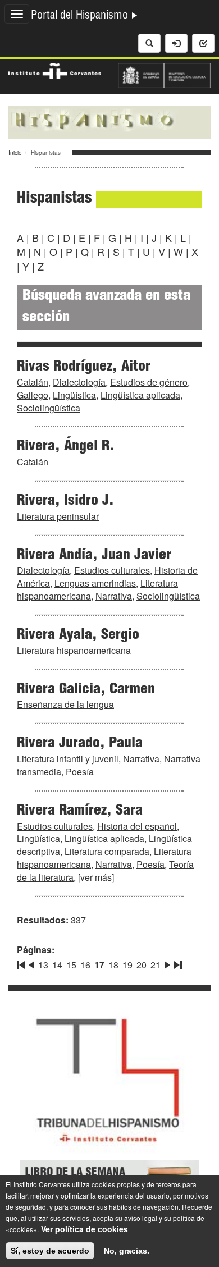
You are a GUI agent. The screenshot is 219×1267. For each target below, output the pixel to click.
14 (57, 964)
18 (113, 964)
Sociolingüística (48, 407)
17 (99, 964)
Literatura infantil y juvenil (67, 758)
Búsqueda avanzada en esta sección (106, 307)
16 (85, 964)
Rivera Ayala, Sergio (78, 635)
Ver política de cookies (84, 1228)
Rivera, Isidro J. (65, 501)
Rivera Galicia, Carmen (86, 690)
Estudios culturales (112, 570)
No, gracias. (126, 1250)
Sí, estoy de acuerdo (50, 1250)
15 (71, 964)
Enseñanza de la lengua (65, 704)
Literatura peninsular (58, 516)
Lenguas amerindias (95, 583)
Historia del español (137, 826)
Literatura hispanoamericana (74, 650)
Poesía (80, 771)
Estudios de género (149, 382)
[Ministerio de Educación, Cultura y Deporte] (164, 74)
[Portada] (109, 120)
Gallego (32, 394)
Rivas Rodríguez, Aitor (83, 367)
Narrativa (113, 595)
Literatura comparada (107, 851)
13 (43, 964)
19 (127, 964)
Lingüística (74, 394)
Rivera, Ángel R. (66, 447)
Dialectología (79, 382)
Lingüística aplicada (140, 394)
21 (155, 964)
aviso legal (140, 1218)
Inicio (15, 153)
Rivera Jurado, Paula (80, 744)
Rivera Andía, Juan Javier (94, 555)
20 (141, 964)
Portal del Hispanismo (81, 16)
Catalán (32, 382)
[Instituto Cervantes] (54, 69)
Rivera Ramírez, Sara (80, 811)
